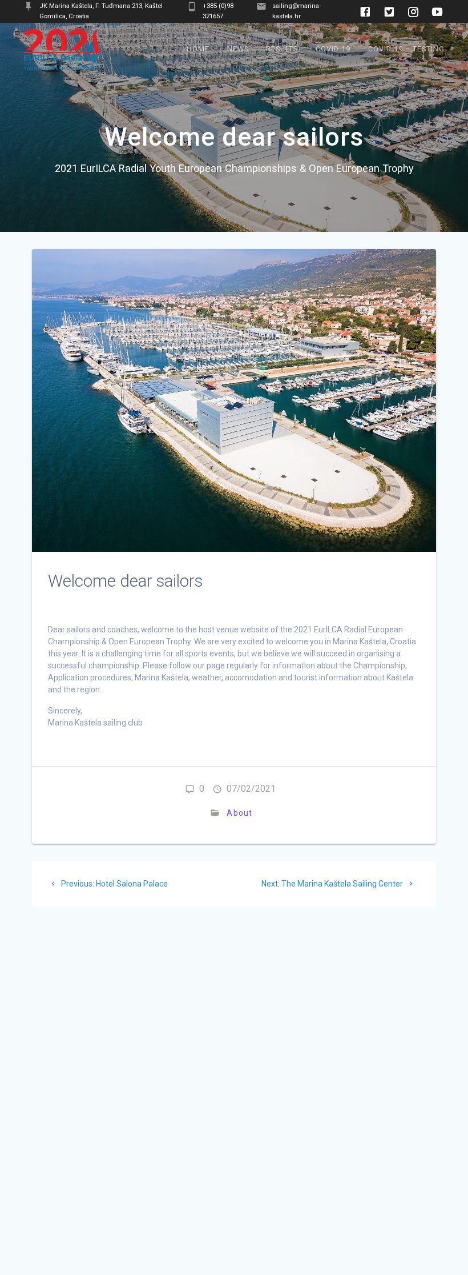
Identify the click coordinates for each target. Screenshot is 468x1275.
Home (198, 49)
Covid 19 (333, 49)
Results (282, 49)
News (238, 49)
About (239, 812)
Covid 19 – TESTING (406, 49)
